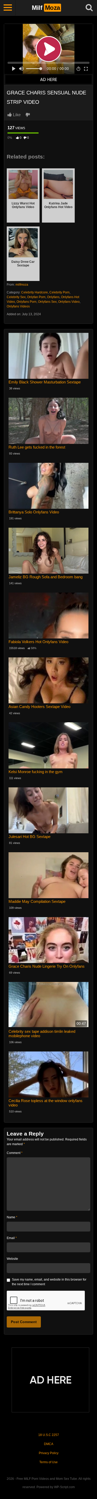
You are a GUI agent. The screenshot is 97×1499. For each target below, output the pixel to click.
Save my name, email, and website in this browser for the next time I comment (49, 1282)
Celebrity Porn (59, 292)
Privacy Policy (48, 1453)
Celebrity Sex (16, 297)
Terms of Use (48, 1462)
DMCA (48, 1444)
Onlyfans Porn (26, 302)
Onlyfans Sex (47, 302)
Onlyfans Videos (18, 306)
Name (12, 1217)
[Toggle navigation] (8, 8)
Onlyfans (53, 297)
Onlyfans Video (69, 302)
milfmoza (22, 284)
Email (12, 1238)
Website (12, 1259)
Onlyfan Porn (36, 297)
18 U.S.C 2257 (48, 1435)
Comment (15, 1153)
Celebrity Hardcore (34, 292)
